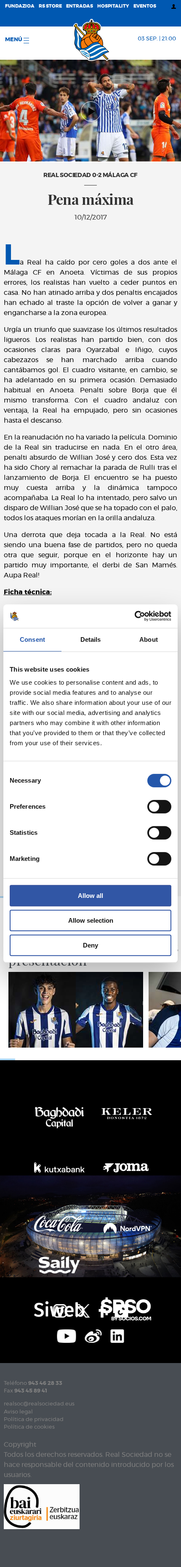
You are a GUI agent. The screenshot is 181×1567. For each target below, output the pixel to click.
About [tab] (148, 639)
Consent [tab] (32, 639)
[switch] (159, 806)
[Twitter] (82, 1309)
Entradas (79, 6)
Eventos (144, 6)
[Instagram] (60, 1309)
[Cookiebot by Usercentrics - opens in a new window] (134, 616)
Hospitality (113, 6)
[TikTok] (121, 1309)
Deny (90, 945)
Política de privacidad (34, 1419)
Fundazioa (20, 6)
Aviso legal (18, 1412)
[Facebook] (102, 1309)
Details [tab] (90, 639)
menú (14, 39)
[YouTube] (66, 1335)
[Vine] (93, 1335)
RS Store (50, 6)
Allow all (90, 895)
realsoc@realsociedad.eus (39, 1404)
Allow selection (90, 920)
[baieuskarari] (42, 1506)
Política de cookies (29, 1427)
